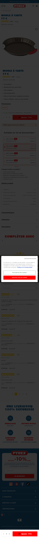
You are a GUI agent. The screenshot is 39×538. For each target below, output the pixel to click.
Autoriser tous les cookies (19, 277)
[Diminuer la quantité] (3, 533)
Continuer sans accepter (30, 258)
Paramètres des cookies (19, 272)
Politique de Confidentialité (24, 267)
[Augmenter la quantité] (9, 533)
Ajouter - (26, 534)
